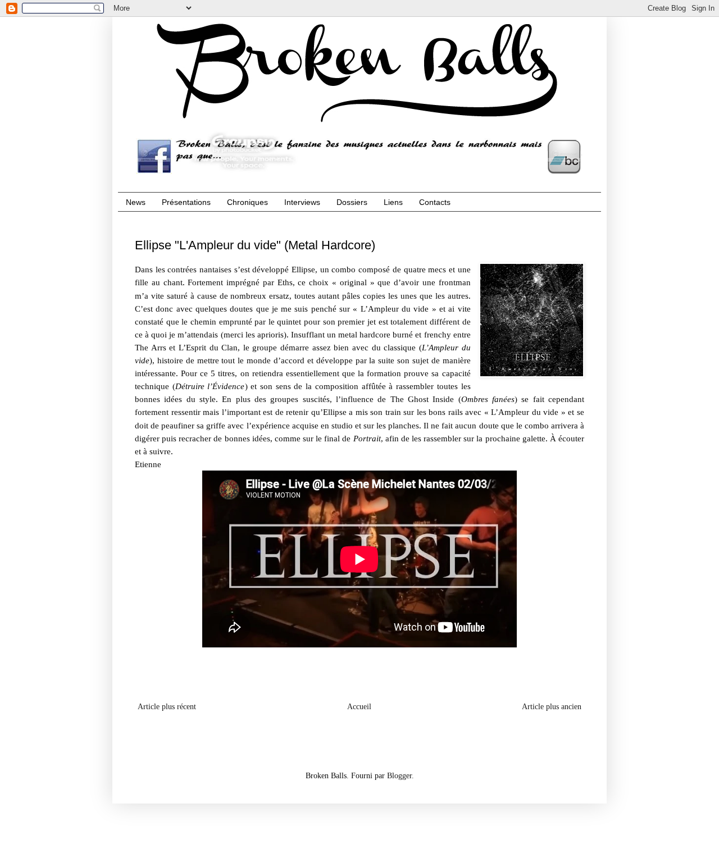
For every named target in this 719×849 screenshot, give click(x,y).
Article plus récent (167, 706)
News (135, 202)
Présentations (186, 202)
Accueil (359, 706)
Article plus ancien (551, 706)
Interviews (302, 202)
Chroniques (247, 202)
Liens (393, 202)
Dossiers (351, 202)
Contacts (434, 202)
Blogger (399, 776)
